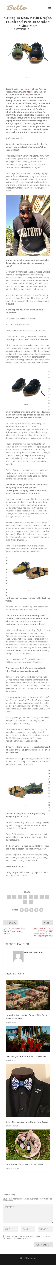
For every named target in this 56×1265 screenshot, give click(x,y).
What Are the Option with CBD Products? (24, 1164)
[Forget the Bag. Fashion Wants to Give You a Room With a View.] (28, 995)
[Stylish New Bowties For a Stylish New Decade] (28, 1090)
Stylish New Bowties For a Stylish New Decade (27, 1122)
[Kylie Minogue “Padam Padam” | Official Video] (28, 1039)
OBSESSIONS (20, 29)
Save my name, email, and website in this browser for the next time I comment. (26, 1237)
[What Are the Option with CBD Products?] (28, 1144)
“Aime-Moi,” (26, 91)
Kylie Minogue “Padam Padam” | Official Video (27, 1056)
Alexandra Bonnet (33, 952)
